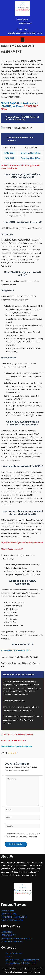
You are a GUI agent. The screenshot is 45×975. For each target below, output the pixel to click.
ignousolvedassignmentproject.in (16, 746)
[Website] (22, 825)
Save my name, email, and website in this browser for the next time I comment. (23, 835)
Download (5, 90)
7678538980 (28, 94)
